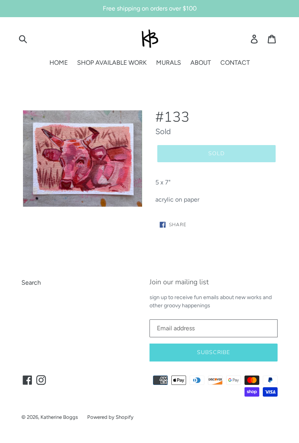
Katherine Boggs (59, 417)
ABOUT (200, 62)
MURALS (168, 62)
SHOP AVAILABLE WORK (112, 62)
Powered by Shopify (110, 417)
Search (31, 282)
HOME (58, 62)
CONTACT (235, 62)
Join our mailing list (179, 282)
